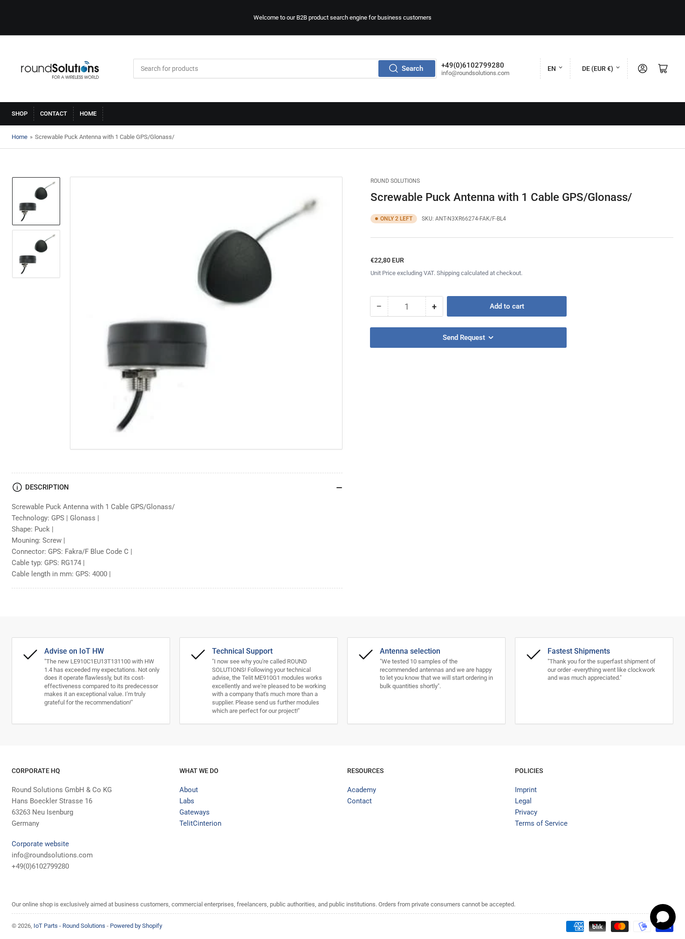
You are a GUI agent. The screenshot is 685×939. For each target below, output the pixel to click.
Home (88, 113)
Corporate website (40, 844)
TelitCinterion (200, 823)
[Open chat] (663, 917)
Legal (523, 801)
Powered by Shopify (136, 925)
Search (412, 68)
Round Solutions (395, 181)
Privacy (526, 812)
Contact (53, 113)
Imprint (526, 790)
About (188, 790)
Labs (186, 801)
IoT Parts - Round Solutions (69, 925)
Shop (19, 113)
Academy (361, 790)
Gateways (194, 812)
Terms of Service (541, 823)
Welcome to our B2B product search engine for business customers (342, 17)
